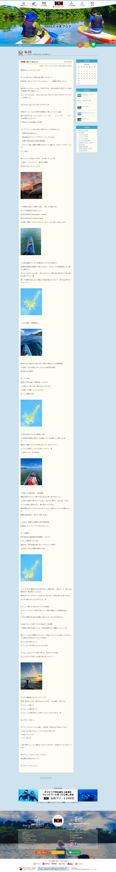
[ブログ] (92, 5)
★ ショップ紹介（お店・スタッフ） (79, 832)
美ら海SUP (69, 65)
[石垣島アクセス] (82, 5)
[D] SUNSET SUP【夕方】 (30, 836)
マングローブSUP (52, 65)
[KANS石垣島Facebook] (75, 845)
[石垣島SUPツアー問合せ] (87, 47)
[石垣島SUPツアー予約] (80, 47)
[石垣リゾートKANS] (58, 801)
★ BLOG (72, 840)
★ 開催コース (26, 832)
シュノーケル (82, 136)
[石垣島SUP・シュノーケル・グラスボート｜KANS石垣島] (58, 7)
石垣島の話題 (61, 65)
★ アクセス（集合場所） (76, 837)
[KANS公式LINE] (93, 47)
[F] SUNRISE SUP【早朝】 (30, 840)
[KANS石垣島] (33, 5)
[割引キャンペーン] (44, 5)
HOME (20, 45)
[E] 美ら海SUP (26, 838)
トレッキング (82, 138)
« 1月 (78, 83)
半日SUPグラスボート (84, 142)
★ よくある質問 (74, 835)
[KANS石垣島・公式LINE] (74, 853)
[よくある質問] (71, 5)
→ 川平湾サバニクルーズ (29, 842)
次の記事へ (49, 777)
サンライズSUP (82, 134)
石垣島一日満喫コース (84, 148)
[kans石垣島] (28, 869)
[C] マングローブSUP (28, 834)
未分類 (80, 144)
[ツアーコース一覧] (23, 5)
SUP (46, 65)
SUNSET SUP (82, 130)
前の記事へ (43, 777)
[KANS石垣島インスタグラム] (72, 845)
